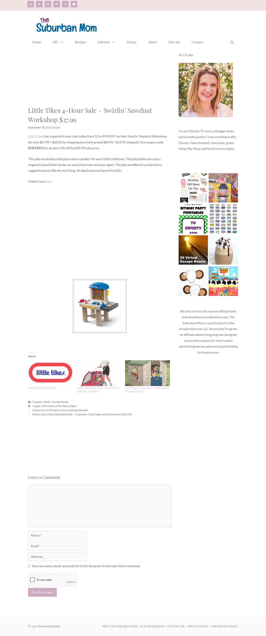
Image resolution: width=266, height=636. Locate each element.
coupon (36, 406)
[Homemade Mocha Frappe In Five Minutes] (223, 250)
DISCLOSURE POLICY (224, 626)
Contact (197, 42)
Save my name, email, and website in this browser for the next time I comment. (86, 566)
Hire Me (174, 42)
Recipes (80, 42)
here (48, 181)
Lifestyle (104, 42)
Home (36, 42)
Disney (132, 42)
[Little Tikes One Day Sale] (50, 373)
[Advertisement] (172, 24)
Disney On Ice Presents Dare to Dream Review (60, 410)
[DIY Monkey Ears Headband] (193, 281)
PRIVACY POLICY (197, 626)
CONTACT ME (176, 626)
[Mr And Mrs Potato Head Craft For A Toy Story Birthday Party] (223, 188)
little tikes (48, 406)
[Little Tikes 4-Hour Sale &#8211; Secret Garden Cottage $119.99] (147, 373)
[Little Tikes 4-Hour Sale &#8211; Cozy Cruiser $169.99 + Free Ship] (99, 373)
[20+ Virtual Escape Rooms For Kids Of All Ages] (193, 250)
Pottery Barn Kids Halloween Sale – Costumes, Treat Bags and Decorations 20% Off (82, 414)
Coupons (37, 401)
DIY (55, 42)
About (152, 42)
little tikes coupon (66, 406)
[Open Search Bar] (232, 42)
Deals (47, 401)
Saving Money (60, 401)
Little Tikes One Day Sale (42, 387)
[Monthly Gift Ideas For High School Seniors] (193, 188)
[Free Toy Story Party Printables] (193, 219)
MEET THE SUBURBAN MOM (119, 626)
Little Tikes (36, 136)
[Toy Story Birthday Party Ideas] (223, 281)
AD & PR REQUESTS (152, 626)
